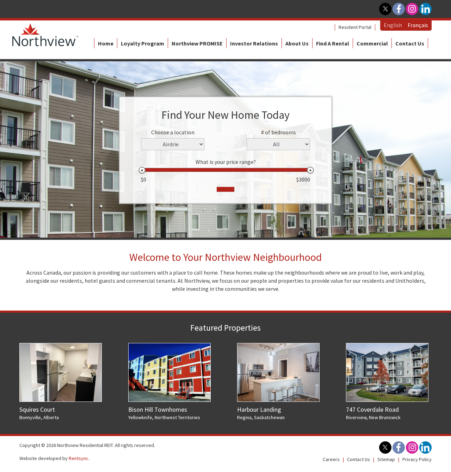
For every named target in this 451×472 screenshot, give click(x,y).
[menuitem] (355, 27)
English (393, 25)
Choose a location (172, 132)
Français (418, 25)
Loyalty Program (142, 43)
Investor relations (254, 43)
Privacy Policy (417, 459)
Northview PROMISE (197, 43)
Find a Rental (332, 43)
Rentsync (78, 458)
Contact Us (409, 43)
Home (105, 43)
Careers (331, 459)
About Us (297, 43)
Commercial (372, 43)
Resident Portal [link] (355, 27)
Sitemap (386, 459)
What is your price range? (226, 162)
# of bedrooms (278, 132)
